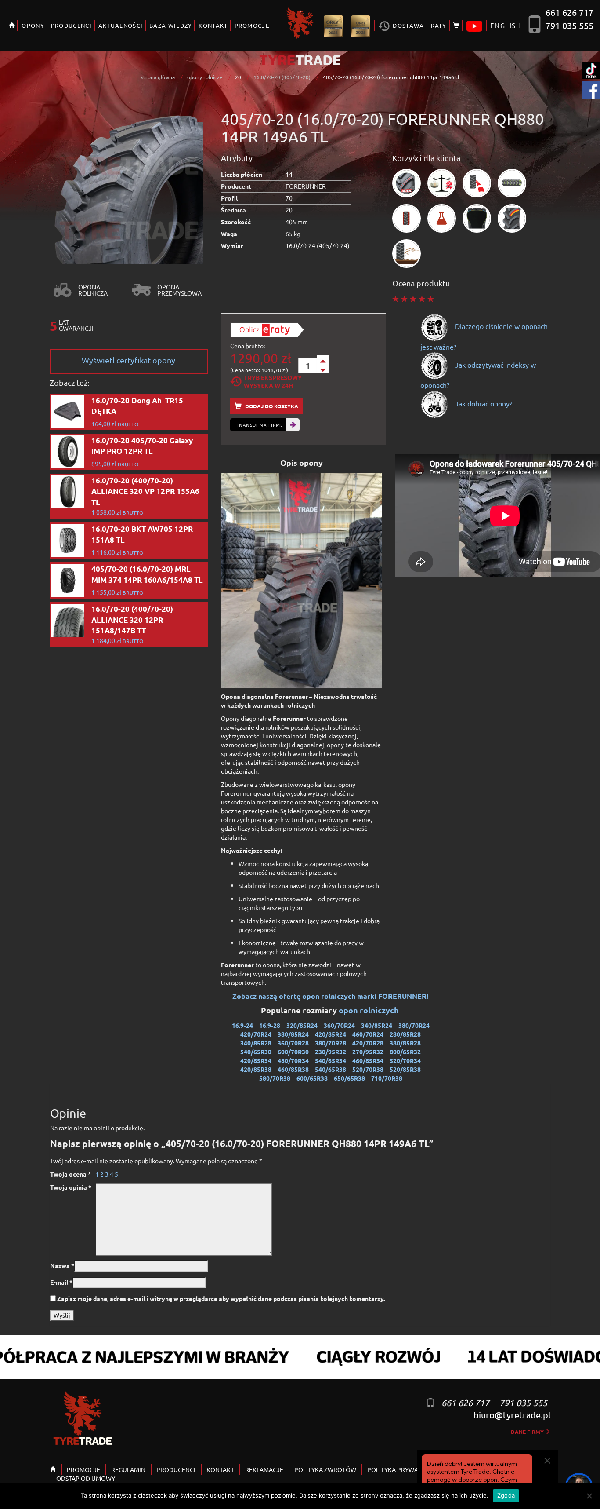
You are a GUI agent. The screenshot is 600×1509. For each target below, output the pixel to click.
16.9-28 (269, 1025)
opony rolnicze (205, 76)
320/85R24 (302, 1025)
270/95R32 (367, 1052)
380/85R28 (405, 1043)
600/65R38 (312, 1078)
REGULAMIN (128, 1469)
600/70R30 (293, 1052)
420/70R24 (255, 1034)
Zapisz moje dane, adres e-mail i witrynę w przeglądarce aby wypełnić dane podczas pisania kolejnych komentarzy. (221, 1298)
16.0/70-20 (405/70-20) (282, 76)
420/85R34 (255, 1060)
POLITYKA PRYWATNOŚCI (403, 1469)
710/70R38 (386, 1078)
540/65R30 (255, 1052)
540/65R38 (330, 1069)
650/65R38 (349, 1078)
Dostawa (407, 25)
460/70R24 (367, 1034)
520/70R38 (367, 1069)
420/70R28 (367, 1043)
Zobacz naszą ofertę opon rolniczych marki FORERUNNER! (330, 996)
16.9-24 (242, 1025)
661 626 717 (569, 12)
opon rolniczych (370, 1010)
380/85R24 (293, 1034)
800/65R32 (405, 1052)
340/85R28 (255, 1043)
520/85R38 (405, 1069)
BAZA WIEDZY (170, 25)
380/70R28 (330, 1043)
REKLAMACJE (264, 1469)
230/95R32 (330, 1052)
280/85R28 (405, 1034)
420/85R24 (330, 1034)
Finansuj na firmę (259, 425)
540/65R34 (330, 1060)
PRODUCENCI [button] (71, 25)
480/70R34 (293, 1060)
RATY (439, 25)
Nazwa (62, 1265)
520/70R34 (405, 1060)
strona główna (158, 76)
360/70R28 (293, 1043)
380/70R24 (414, 1025)
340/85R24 (376, 1025)
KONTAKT (213, 25)
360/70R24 (339, 1025)
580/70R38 (274, 1078)
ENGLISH (505, 25)
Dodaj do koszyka (271, 405)
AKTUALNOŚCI (120, 25)
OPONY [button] (33, 25)
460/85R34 (367, 1060)
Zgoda (506, 1495)
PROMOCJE (252, 25)
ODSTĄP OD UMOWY (85, 1478)
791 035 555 (569, 25)
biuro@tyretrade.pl (511, 1414)
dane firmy (528, 1431)
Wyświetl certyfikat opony (128, 360)
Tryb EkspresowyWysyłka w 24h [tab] (273, 381)
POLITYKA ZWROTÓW (325, 1469)
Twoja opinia (70, 1187)
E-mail (61, 1282)
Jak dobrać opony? (482, 403)
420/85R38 (255, 1069)
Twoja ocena (70, 1174)
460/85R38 (293, 1069)
